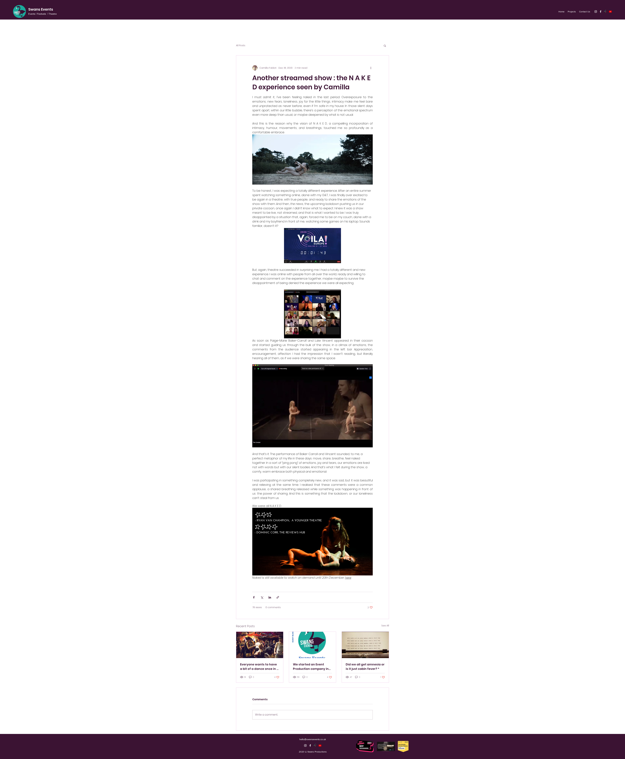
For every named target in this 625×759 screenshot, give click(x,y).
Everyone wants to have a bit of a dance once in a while (259, 666)
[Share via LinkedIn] (269, 597)
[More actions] (371, 68)
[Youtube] (610, 11)
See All (385, 625)
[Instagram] (595, 11)
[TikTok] (605, 11)
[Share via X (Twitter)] (261, 597)
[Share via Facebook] (253, 597)
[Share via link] (277, 597)
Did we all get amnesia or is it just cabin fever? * (365, 666)
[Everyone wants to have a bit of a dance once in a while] (259, 645)
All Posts (240, 45)
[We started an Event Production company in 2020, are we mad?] (312, 645)
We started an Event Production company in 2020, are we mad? (311, 666)
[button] (384, 45)
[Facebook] (600, 11)
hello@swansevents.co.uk (312, 739)
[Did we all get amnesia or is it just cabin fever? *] (365, 645)
